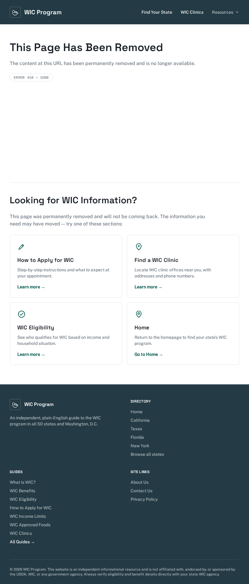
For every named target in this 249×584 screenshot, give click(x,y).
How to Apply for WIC (31, 507)
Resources (222, 12)
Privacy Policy (144, 499)
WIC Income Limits (28, 516)
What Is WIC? (23, 482)
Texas (136, 428)
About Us (139, 482)
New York (140, 445)
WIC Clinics (192, 12)
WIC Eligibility (23, 499)
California (140, 420)
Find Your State (157, 12)
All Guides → (22, 541)
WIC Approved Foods (30, 524)
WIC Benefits (22, 490)
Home (136, 411)
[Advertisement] (124, 136)
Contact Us (141, 490)
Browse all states (147, 454)
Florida (137, 437)
